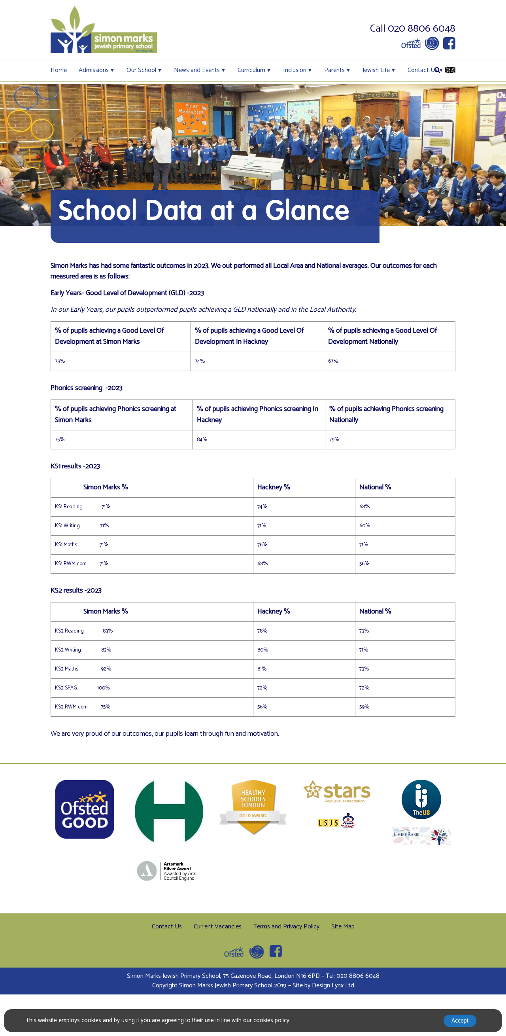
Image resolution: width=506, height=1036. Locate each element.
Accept (459, 1021)
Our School (141, 70)
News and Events (197, 70)
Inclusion (294, 70)
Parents (334, 70)
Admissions (94, 70)
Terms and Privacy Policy (286, 926)
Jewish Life (376, 70)
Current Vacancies (218, 926)
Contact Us (423, 70)
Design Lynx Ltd (333, 985)
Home (59, 70)
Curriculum (251, 70)
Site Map (343, 926)
